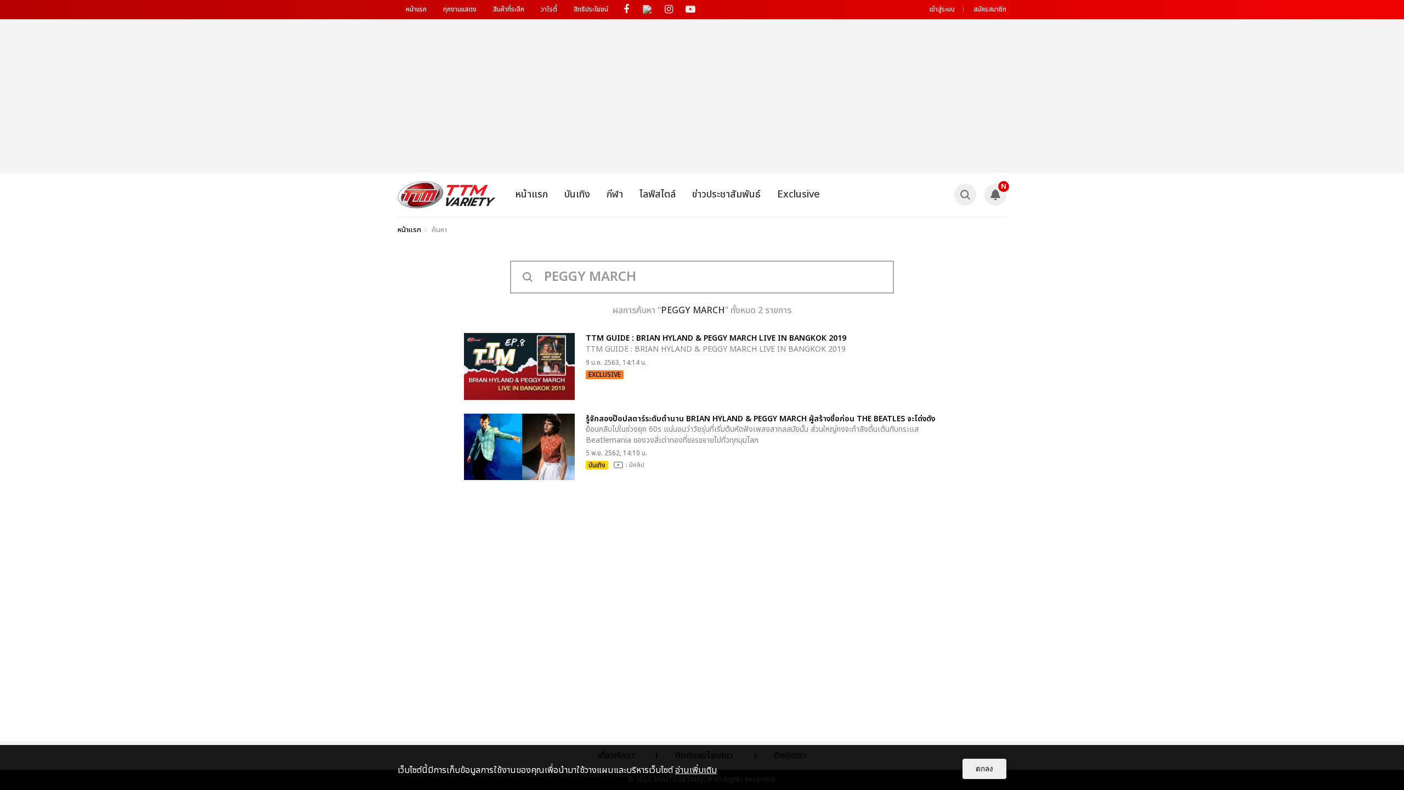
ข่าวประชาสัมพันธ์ (726, 194)
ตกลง (984, 769)
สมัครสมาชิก (989, 9)
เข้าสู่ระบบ (942, 9)
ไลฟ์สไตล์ (657, 194)
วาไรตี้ (549, 9)
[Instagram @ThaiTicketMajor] (668, 9)
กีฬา (615, 194)
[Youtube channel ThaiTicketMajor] (690, 9)
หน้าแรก (416, 9)
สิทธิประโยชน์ (591, 9)
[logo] (447, 195)
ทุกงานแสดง (460, 9)
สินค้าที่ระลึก (508, 9)
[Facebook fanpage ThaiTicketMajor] (626, 9)
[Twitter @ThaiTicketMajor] (647, 9)
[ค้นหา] (965, 195)
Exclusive (798, 194)
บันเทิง (577, 194)
